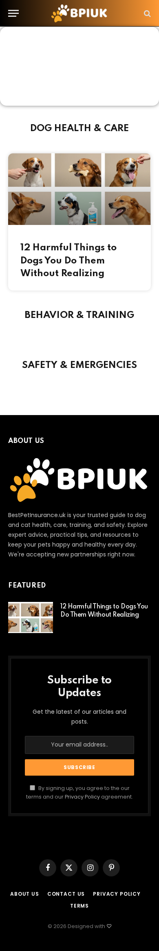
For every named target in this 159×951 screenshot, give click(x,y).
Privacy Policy (82, 796)
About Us (24, 893)
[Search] (146, 13)
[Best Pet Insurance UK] (79, 13)
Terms (79, 905)
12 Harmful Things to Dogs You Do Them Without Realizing (68, 260)
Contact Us (66, 893)
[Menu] (13, 13)
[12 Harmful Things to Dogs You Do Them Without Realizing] (30, 617)
